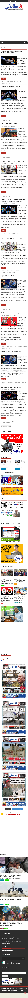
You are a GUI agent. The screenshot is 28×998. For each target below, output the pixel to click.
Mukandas (20, 602)
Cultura (3, 81)
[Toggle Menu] (23, 958)
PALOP (25, 382)
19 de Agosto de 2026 (5, 922)
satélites (22, 194)
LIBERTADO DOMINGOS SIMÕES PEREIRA (6, 466)
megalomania (16, 118)
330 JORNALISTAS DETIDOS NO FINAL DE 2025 (21, 466)
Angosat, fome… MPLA (7, 276)
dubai (14, 270)
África (8, 270)
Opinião (15, 584)
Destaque (16, 602)
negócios (20, 270)
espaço (13, 421)
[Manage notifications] (25, 993)
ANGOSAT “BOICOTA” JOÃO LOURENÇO (12, 161)
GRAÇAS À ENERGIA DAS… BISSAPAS (12, 238)
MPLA (21, 118)
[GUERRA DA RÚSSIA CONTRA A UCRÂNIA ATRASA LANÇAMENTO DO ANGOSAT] (9, 205)
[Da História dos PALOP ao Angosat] (9, 356)
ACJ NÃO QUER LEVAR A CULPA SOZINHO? (20, 581)
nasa (14, 156)
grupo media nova (13, 346)
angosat (11, 81)
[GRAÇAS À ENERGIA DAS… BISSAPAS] (9, 243)
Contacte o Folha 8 (6, 943)
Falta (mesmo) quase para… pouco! (11, 387)
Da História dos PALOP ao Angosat (11, 352)
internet (17, 270)
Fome (13, 118)
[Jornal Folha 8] (2, 42)
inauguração (12, 194)
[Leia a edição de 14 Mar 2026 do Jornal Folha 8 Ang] (14, 753)
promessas (21, 421)
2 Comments (5, 235)
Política (3, 156)
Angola (8, 81)
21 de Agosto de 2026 (5, 873)
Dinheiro (12, 382)
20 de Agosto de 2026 (5, 898)
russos (11, 233)
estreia (14, 81)
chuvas (11, 156)
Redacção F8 (13, 54)
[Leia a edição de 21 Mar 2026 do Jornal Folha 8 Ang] (14, 717)
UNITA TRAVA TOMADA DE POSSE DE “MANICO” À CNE (7, 600)
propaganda (17, 194)
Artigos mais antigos (6, 426)
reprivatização (20, 346)
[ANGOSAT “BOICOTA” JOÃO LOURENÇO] (9, 165)
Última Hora (3, 468)
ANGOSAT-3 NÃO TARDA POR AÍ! (10, 87)
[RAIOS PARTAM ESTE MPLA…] (9, 128)
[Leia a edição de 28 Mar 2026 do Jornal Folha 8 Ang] (14, 681)
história (15, 382)
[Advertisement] (14, 26)
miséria (18, 382)
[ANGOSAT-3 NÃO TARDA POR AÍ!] (9, 91)
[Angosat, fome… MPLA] (9, 280)
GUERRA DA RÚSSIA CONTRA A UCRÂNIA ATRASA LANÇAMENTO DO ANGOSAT (13, 200)
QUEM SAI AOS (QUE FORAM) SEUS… (19, 599)
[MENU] (27, 42)
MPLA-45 (22, 382)
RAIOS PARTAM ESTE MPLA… (9, 124)
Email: (3, 970)
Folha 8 (2, 928)
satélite (14, 233)
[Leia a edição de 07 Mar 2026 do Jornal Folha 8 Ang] (14, 789)
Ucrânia (18, 233)
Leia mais (3, 78)
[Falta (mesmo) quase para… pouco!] (9, 391)
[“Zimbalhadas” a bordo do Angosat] (9, 317)
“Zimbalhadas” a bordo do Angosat (11, 313)
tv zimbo (25, 346)
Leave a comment (6, 83)
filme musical (19, 81)
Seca (16, 156)
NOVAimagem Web (21, 990)
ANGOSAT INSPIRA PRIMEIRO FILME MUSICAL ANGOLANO (11, 51)
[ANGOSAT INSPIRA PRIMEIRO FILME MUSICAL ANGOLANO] (9, 57)
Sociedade (4, 118)
